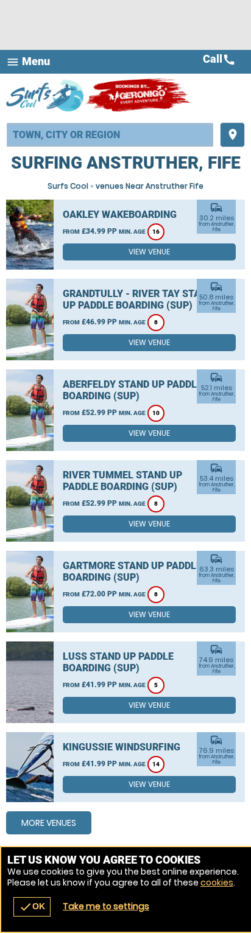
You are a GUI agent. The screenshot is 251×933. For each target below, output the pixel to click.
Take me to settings (106, 906)
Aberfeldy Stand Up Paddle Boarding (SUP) (132, 390)
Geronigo (138, 95)
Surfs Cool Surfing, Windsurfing (45, 95)
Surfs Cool (68, 186)
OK (32, 907)
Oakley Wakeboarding (120, 214)
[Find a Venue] (110, 134)
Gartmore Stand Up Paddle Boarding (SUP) (132, 571)
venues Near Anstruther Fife (149, 186)
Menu (28, 62)
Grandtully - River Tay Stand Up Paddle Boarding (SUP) (138, 299)
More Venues (48, 823)
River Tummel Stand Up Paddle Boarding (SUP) (122, 480)
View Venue (149, 251)
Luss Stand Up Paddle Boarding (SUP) (118, 662)
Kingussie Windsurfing (121, 747)
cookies (216, 882)
